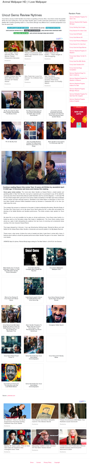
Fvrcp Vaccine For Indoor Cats (78, 30)
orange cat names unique (53, 28)
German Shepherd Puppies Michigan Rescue (77, 89)
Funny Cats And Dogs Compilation (76, 69)
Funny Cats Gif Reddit (76, 34)
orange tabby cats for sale (21, 33)
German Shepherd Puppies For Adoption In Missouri (78, 79)
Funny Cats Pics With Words (77, 61)
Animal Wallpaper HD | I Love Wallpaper (25, 2)
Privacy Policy (47, 462)
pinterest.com (11, 395)
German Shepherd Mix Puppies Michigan (78, 23)
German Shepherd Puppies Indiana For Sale (77, 84)
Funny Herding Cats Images (77, 27)
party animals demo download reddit (51, 30)
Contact (38, 462)
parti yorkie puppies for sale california (18, 28)
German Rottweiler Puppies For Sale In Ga (78, 18)
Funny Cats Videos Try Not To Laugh (78, 57)
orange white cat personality (32, 30)
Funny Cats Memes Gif (76, 37)
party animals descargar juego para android (42, 33)
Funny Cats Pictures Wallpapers (78, 41)
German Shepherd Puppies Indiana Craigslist (77, 100)
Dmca (31, 462)
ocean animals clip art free (37, 28)
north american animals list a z (14, 30)
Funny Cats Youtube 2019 (77, 64)
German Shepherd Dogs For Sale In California (78, 74)
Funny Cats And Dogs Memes (78, 47)
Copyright (57, 462)
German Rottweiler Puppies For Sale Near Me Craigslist (78, 95)
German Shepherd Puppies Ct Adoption (78, 51)
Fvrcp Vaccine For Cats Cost (78, 44)
